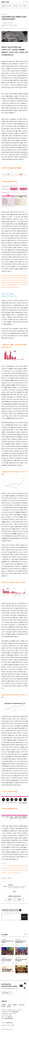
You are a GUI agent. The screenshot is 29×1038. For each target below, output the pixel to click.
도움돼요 (9, 899)
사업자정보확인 (15, 1011)
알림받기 (14, 891)
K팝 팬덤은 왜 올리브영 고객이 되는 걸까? (7, 942)
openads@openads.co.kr (9, 1018)
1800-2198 (10, 1016)
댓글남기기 (24, 916)
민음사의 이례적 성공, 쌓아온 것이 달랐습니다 (21, 960)
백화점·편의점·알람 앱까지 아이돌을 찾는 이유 (20, 942)
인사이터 (20, 5)
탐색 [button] (4, 5)
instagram (3, 1025)
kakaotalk (13, 1025)
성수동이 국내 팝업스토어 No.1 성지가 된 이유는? (6, 960)
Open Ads (5, 2)
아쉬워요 (19, 899)
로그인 (26, 1)
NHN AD (4, 1001)
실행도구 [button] (25, 5)
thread (8, 1025)
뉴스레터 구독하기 (5, 992)
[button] (26, 934)
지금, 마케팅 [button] (8, 5)
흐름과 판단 (15, 5)
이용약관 (3, 1022)
